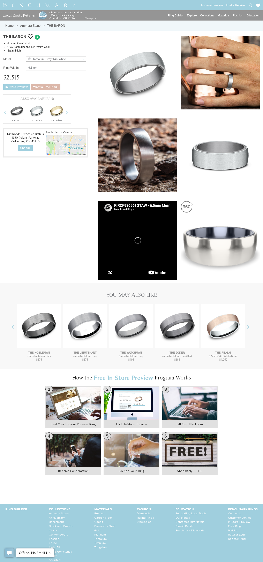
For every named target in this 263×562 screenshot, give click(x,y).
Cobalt (98, 522)
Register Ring (237, 539)
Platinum (100, 535)
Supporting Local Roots (190, 514)
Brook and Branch (61, 526)
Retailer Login (237, 535)
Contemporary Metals (189, 522)
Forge (53, 543)
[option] (16, 112)
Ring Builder (176, 15)
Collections (207, 15)
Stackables (144, 522)
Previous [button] (8, 113)
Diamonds (143, 514)
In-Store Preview (16, 87)
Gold (97, 531)
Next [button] (70, 113)
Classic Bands (184, 526)
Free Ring (234, 526)
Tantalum (100, 539)
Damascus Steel (104, 526)
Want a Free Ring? (45, 87)
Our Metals (182, 518)
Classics (54, 531)
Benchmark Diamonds (189, 531)
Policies (233, 531)
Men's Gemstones (60, 552)
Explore (192, 15)
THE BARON (56, 25)
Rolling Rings (145, 518)
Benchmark (56, 522)
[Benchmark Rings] (40, 5)
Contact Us (235, 514)
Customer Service (239, 518)
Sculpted (55, 560)
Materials (224, 15)
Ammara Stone (30, 25)
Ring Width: (11, 67)
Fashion (238, 15)
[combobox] (56, 59)
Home (9, 25)
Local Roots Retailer (19, 15)
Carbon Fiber (103, 518)
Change (89, 18)
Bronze (99, 514)
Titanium (100, 543)
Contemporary (58, 535)
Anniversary (57, 518)
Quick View (39, 343)
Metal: (7, 59)
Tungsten (100, 547)
